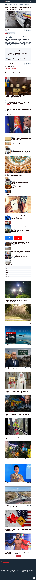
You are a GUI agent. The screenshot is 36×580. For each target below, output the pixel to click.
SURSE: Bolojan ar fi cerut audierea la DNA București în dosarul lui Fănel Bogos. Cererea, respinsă (20, 191)
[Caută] (28, 2)
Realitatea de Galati (3, 571)
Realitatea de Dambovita (25, 570)
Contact (2, 565)
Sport (7, 107)
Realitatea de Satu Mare (4, 573)
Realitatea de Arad (28, 367)
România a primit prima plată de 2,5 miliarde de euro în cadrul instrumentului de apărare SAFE (20, 218)
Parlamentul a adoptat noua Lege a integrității (14, 175)
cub (18, 68)
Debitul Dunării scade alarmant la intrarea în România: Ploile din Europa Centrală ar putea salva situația (20, 247)
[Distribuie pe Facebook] (26, 30)
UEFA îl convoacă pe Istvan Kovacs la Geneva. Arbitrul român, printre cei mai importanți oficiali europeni (20, 256)
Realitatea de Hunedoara (11, 573)
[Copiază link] (24, 30)
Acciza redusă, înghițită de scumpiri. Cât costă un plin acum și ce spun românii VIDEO (20, 231)
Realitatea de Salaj (21, 571)
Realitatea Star (13, 570)
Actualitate (11, 4)
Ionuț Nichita (29, 482)
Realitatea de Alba (15, 571)
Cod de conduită (19, 565)
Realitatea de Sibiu (31, 570)
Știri (8, 4)
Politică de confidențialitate (13, 565)
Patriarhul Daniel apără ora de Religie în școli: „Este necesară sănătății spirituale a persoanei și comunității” (16, 392)
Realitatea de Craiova (27, 571)
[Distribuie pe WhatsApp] (28, 30)
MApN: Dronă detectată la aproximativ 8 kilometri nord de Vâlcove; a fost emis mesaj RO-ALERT (18, 54)
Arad (15, 68)
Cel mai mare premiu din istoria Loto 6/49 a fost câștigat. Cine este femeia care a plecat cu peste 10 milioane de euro (18, 103)
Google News (23, 72)
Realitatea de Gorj (23, 573)
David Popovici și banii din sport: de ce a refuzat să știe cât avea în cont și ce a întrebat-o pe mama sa (17, 553)
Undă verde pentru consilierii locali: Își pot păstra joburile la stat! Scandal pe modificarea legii (19, 57)
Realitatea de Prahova (9, 571)
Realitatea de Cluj (18, 570)
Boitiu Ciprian (12, 29)
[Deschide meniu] (30, 2)
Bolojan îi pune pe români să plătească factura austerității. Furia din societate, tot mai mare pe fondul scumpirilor (18, 369)
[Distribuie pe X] (30, 30)
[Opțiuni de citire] (34, 578)
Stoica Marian (29, 321)
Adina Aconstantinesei (9, 68)
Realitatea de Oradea (17, 573)
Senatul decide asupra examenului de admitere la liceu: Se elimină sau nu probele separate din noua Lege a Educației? (21, 152)
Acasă (6, 4)
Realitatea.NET (3, 570)
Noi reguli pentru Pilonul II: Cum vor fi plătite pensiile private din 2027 (18, 215)
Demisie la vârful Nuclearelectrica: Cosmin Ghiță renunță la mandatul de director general (16, 484)
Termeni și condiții (6, 565)
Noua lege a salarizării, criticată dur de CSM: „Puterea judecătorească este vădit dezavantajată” (15, 96)
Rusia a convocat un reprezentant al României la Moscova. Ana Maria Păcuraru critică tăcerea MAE (18, 59)
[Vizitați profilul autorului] (6, 30)
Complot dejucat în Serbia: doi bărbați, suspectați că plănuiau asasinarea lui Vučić (18, 51)
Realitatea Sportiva (8, 570)
